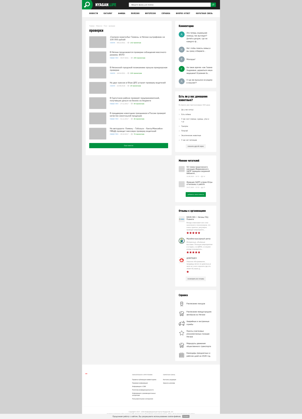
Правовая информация (140, 383)
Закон (112, 43)
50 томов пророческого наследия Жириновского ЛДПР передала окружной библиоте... (198, 170)
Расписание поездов (196, 303)
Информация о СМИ (139, 386)
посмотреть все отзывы (196, 279)
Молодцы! (191, 59)
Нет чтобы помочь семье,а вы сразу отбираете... (198, 49)
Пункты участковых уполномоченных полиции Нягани (198, 334)
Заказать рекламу (169, 383)
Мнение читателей (189, 160)
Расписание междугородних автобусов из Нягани (199, 313)
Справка (183, 295)
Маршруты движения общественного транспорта (199, 344)
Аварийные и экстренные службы (198, 322)
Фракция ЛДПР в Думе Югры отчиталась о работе (199, 183)
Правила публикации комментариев (144, 379)
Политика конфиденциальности (143, 390)
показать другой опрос (196, 146)
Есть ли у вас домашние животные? (193, 98)
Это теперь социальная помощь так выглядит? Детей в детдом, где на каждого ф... (197, 37)
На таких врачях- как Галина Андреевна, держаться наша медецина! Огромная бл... (199, 70)
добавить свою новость (196, 194)
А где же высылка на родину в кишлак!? (199, 81)
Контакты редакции (169, 379)
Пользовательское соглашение (142, 399)
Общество (114, 58)
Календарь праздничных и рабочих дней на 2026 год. (199, 354)
